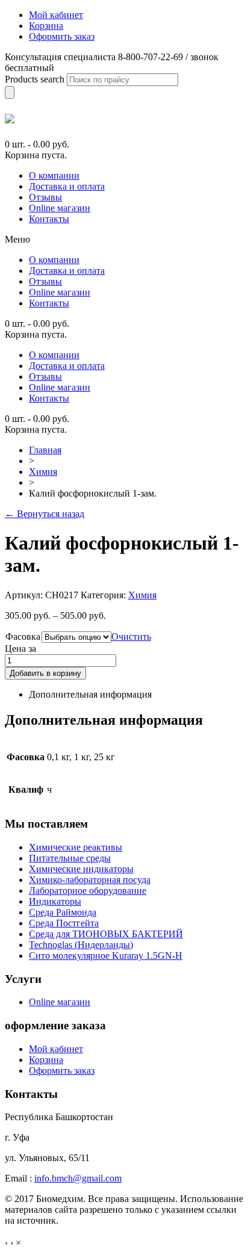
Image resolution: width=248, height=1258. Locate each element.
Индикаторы (55, 901)
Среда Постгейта (64, 923)
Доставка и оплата (67, 186)
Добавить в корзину (45, 673)
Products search (34, 79)
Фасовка (22, 636)
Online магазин (59, 208)
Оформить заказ (62, 1070)
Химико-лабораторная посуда (89, 880)
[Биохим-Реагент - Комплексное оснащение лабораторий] (9, 118)
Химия (43, 471)
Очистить (131, 636)
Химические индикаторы (81, 869)
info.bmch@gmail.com (78, 1178)
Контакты (49, 219)
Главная (45, 450)
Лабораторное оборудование (87, 890)
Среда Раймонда (62, 912)
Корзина (46, 1060)
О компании (54, 175)
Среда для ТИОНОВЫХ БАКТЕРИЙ (106, 934)
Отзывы (45, 197)
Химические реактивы (75, 847)
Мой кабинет (56, 1049)
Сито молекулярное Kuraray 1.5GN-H (105, 955)
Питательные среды (70, 858)
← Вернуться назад (44, 514)
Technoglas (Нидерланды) (81, 945)
